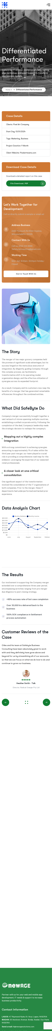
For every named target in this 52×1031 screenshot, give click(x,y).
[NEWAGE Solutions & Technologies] (16, 5)
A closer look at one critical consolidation (21, 473)
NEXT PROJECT (43, 702)
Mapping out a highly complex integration (23, 438)
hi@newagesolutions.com (23, 1027)
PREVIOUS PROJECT (8, 702)
